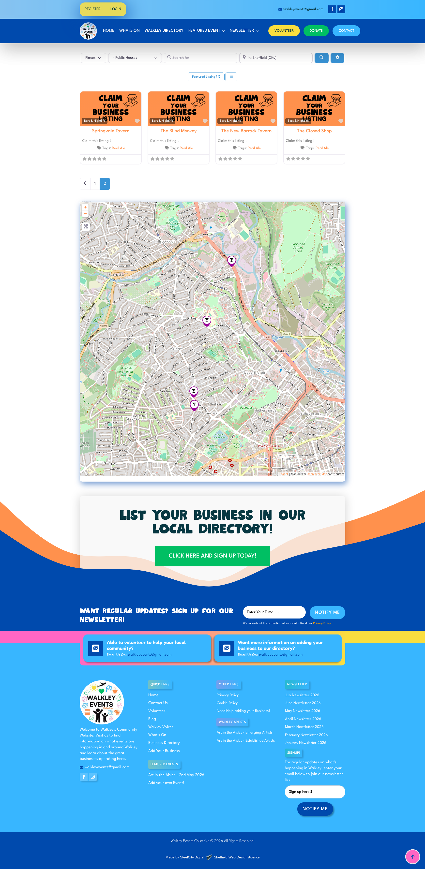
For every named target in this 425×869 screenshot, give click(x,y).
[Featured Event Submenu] (223, 31)
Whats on (129, 31)
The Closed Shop (314, 131)
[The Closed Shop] (194, 405)
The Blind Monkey (179, 131)
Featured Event (204, 31)
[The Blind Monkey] (206, 321)
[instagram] (341, 9)
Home (108, 31)
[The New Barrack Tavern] (231, 261)
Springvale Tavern (110, 131)
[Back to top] (412, 856)
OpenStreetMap (317, 474)
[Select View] (231, 77)
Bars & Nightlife (94, 120)
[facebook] (332, 9)
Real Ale (118, 148)
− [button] (85, 213)
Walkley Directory (164, 31)
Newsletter (242, 31)
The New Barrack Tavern (246, 131)
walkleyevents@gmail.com (149, 655)
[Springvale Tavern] (193, 392)
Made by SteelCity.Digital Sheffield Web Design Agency (213, 857)
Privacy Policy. (322, 623)
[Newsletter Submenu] (257, 31)
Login (115, 9)
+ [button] (85, 207)
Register (93, 9)
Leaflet (283, 474)
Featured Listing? (205, 76)
